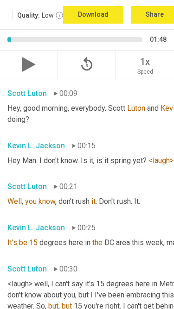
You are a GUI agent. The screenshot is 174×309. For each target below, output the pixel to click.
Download (93, 14)
